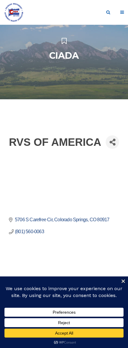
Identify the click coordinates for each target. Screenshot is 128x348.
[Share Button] (112, 142)
